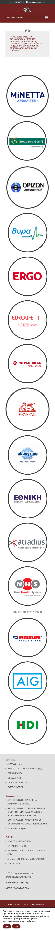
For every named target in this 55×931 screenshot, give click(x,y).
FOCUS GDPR (13, 863)
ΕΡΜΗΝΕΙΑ (13, 773)
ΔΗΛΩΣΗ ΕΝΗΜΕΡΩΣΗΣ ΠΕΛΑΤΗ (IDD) (26, 858)
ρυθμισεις (31, 921)
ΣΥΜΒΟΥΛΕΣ (13, 787)
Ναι (7, 926)
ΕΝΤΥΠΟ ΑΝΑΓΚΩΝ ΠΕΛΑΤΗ (34, 904)
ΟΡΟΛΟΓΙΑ (12, 777)
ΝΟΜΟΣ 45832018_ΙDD (19, 841)
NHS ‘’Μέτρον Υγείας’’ (17, 828)
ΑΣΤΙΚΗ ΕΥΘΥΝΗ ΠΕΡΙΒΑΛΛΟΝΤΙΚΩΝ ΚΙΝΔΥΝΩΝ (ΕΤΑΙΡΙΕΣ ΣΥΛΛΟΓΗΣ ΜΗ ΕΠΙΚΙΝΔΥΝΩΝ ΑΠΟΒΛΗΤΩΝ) (26, 812)
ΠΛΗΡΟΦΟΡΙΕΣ (15, 782)
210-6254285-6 (18, 2)
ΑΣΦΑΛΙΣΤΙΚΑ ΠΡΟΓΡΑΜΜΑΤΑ (22, 768)
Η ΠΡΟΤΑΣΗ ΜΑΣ (14, 904)
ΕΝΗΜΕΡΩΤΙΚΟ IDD (17, 845)
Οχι (16, 926)
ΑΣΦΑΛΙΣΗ (12, 763)
